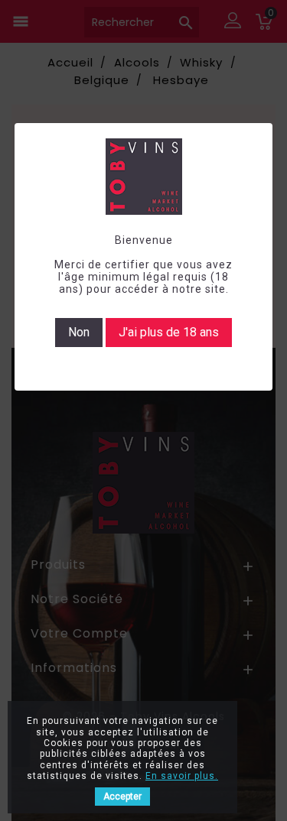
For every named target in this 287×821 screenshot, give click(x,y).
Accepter (122, 796)
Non (79, 332)
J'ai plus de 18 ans (169, 332)
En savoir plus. (181, 776)
